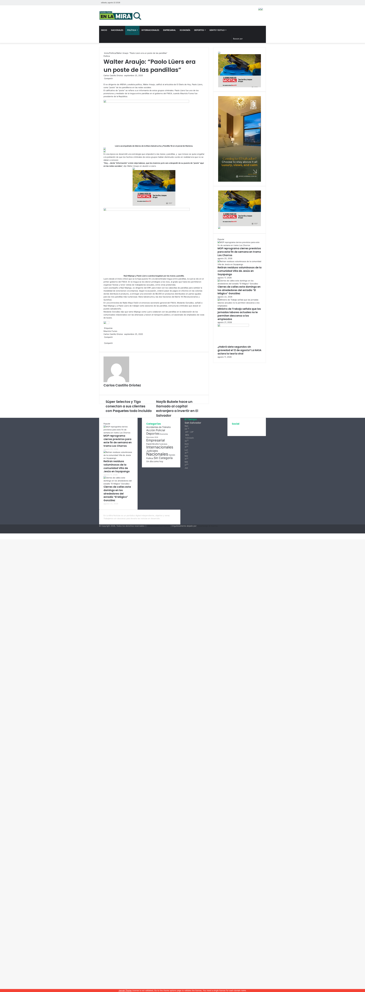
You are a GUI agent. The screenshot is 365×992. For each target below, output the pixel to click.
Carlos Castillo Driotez (113, 75)
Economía (185, 30)
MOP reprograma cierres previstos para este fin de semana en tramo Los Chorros (239, 252)
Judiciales (152, 450)
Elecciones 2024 (152, 437)
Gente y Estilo (217, 30)
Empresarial (169, 30)
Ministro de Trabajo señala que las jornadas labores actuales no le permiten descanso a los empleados (239, 314)
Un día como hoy (154, 461)
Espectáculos (152, 444)
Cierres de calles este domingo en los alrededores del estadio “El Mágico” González (239, 290)
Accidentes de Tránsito (158, 427)
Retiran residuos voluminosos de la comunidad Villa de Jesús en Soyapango (239, 271)
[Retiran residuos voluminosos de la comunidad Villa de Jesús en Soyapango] (239, 264)
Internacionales (150, 30)
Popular (221, 239)
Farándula (163, 444)
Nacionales (117, 30)
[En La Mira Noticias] (120, 15)
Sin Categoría (163, 458)
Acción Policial (155, 430)
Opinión (172, 455)
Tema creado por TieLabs (159, 526)
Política (131, 30)
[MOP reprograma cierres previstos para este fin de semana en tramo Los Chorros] (239, 245)
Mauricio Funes (110, 331)
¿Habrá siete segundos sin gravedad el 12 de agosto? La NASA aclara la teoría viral (239, 350)
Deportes (199, 30)
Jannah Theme (125, 990)
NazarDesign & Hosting (207, 526)
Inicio (104, 30)
